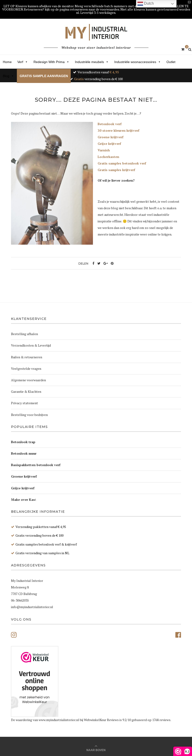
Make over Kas (23, 499)
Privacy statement (24, 403)
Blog (6, 76)
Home (7, 62)
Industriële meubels (89, 62)
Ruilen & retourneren (26, 357)
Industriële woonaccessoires (135, 62)
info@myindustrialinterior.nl (32, 607)
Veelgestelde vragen (26, 368)
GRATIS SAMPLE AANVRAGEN (44, 76)
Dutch (148, 3)
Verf (20, 62)
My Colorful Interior (88, 76)
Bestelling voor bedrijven (29, 414)
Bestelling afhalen (24, 334)
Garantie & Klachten (26, 391)
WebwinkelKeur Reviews (101, 720)
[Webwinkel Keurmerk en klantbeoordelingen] (34, 681)
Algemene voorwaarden (28, 380)
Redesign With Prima (49, 62)
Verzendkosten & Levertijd (31, 345)
